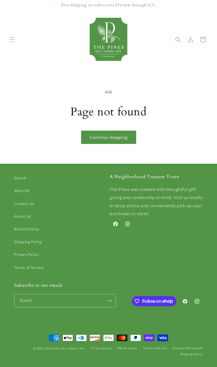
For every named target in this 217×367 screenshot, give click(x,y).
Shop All (22, 190)
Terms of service (155, 348)
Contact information (187, 348)
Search (20, 177)
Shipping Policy (28, 241)
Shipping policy (191, 354)
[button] (12, 39)
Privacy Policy (26, 254)
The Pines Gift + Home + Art (64, 348)
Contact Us (24, 203)
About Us (22, 216)
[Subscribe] (109, 300)
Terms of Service (29, 267)
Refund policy (127, 348)
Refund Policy (26, 229)
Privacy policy (101, 348)
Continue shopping (109, 137)
